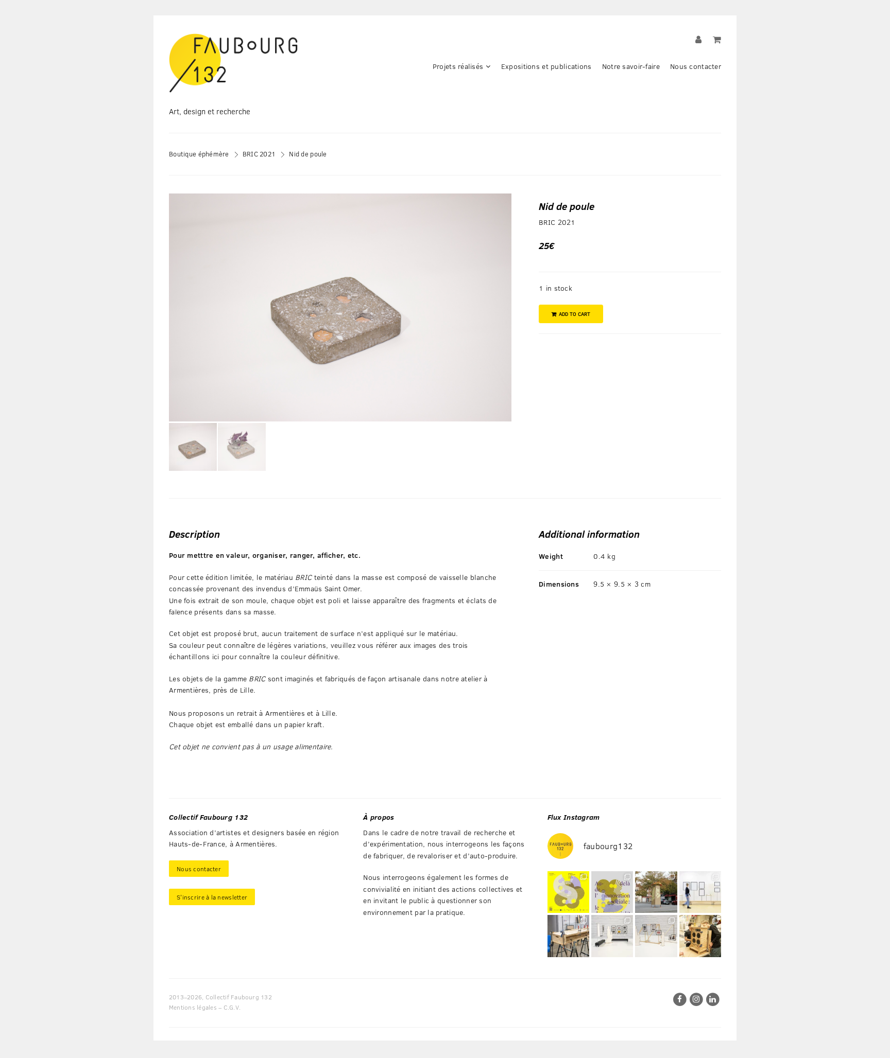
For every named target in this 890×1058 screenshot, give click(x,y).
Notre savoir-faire (631, 66)
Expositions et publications (546, 66)
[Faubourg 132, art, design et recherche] (233, 63)
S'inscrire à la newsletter (212, 897)
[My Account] (698, 39)
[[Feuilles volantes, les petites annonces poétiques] (656, 892)
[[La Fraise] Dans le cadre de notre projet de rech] (700, 936)
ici (216, 656)
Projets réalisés (458, 66)
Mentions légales (193, 1007)
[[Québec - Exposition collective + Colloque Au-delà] (568, 892)
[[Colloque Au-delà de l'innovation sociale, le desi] (612, 892)
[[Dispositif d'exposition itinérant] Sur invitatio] (700, 892)
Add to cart (574, 314)
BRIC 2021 (259, 153)
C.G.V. (232, 1007)
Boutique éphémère (199, 153)
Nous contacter (695, 66)
